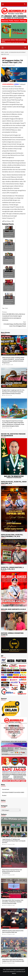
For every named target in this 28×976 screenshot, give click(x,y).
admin (5, 65)
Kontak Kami (5, 789)
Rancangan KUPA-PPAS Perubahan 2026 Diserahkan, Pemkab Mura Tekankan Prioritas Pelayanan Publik (12, 901)
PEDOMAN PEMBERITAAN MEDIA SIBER (13, 792)
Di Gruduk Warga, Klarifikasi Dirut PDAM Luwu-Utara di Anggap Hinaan (15, 324)
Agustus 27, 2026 (11, 844)
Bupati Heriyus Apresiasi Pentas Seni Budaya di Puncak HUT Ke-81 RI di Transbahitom (12, 871)
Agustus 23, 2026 (11, 874)
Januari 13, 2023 (11, 65)
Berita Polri (5, 955)
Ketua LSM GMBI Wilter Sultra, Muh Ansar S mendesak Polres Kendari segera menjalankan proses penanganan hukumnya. (13, 316)
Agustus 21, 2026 (11, 905)
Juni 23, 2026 (9, 395)
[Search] (25, 47)
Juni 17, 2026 (9, 427)
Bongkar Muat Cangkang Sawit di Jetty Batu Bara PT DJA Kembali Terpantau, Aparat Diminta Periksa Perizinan (13, 391)
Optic (6, 308)
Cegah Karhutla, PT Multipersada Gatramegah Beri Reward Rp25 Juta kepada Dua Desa (13, 840)
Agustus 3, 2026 (10, 364)
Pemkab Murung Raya (7, 865)
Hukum (4, 58)
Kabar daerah (5, 835)
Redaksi (4, 795)
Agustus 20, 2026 (11, 963)
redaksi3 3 (5, 844)
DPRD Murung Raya (6, 896)
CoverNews (18, 971)
